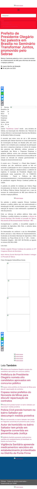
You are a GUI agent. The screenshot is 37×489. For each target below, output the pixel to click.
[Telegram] (18, 99)
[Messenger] (18, 96)
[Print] (18, 104)
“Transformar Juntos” (12, 128)
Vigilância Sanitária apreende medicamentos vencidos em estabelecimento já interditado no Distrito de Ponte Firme (18, 449)
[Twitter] (18, 90)
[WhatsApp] (18, 93)
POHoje (3, 481)
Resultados (5, 23)
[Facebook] (18, 88)
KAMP (15, 483)
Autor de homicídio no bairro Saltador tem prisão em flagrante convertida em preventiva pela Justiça (17, 429)
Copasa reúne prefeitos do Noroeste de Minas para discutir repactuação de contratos (16, 396)
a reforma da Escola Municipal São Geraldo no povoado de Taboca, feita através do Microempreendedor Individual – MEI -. (18, 218)
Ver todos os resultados (10, 26)
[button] (18, 9)
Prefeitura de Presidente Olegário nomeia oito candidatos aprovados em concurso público (16, 379)
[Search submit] (2, 19)
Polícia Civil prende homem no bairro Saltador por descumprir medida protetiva (18, 412)
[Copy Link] (18, 101)
